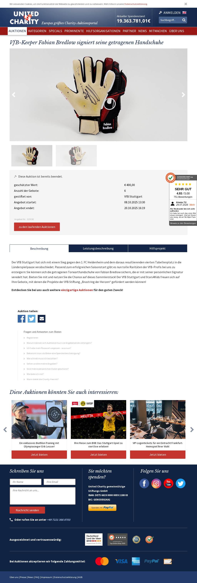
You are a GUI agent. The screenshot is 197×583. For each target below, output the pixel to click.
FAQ (37, 577)
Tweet (31, 319)
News (30, 577)
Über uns (14, 577)
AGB (80, 577)
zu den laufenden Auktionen (37, 227)
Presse (23, 577)
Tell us (41, 319)
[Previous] (5, 429)
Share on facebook (21, 319)
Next (183, 95)
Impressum (46, 577)
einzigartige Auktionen (77, 290)
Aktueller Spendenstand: (131, 16)
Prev (13, 95)
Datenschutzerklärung (135, 4)
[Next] (192, 429)
